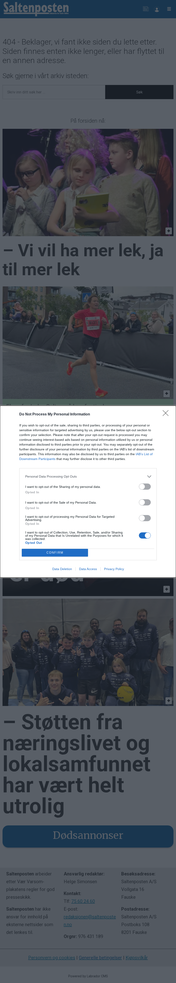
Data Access (88, 569)
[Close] (167, 414)
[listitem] (88, 476)
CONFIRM (55, 552)
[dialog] (88, 492)
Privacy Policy (114, 569)
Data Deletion (62, 569)
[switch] (145, 487)
